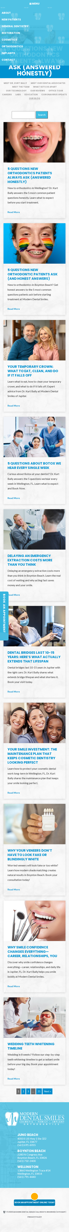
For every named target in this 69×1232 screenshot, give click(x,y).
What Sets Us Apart (45, 86)
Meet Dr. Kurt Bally (15, 83)
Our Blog (34, 98)
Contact (8, 60)
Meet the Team (20, 86)
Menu (36, 3)
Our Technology (16, 90)
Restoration (11, 33)
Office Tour (56, 90)
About (6, 13)
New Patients (11, 19)
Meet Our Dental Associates (48, 83)
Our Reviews (37, 90)
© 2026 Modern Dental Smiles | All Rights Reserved (31, 1212)
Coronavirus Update (54, 94)
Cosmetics (9, 39)
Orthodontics (12, 46)
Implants (8, 53)
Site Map (61, 1212)
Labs (18, 94)
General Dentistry (15, 26)
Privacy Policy (34, 1217)
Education (31, 94)
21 (39, 1091)
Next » (47, 1091)
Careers (7, 94)
